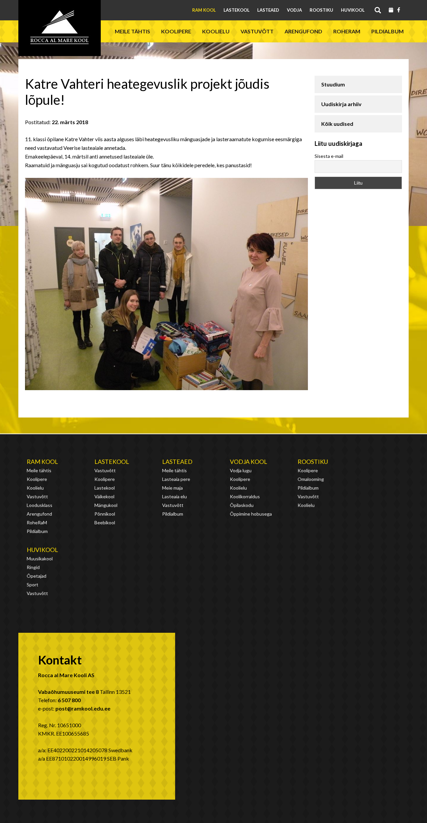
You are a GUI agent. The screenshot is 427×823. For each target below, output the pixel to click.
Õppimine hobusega (251, 514)
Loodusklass (39, 505)
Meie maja (172, 488)
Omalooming (311, 479)
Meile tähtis (132, 31)
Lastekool (237, 10)
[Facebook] (398, 10)
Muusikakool (40, 558)
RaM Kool (204, 10)
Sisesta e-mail (329, 156)
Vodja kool (248, 461)
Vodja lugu (241, 470)
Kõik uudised (337, 123)
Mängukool (105, 505)
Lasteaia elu (174, 496)
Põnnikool (104, 514)
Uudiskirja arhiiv (341, 104)
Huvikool (353, 10)
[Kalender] (391, 10)
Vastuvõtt (257, 31)
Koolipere (176, 31)
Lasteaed (268, 10)
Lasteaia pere (176, 479)
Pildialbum (387, 31)
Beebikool (104, 522)
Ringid (33, 567)
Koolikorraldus (245, 496)
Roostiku (321, 10)
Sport (32, 584)
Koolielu (216, 31)
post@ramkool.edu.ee (82, 708)
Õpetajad (36, 576)
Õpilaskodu (242, 505)
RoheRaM (346, 31)
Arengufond (303, 31)
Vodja (294, 10)
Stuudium (333, 84)
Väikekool (104, 496)
